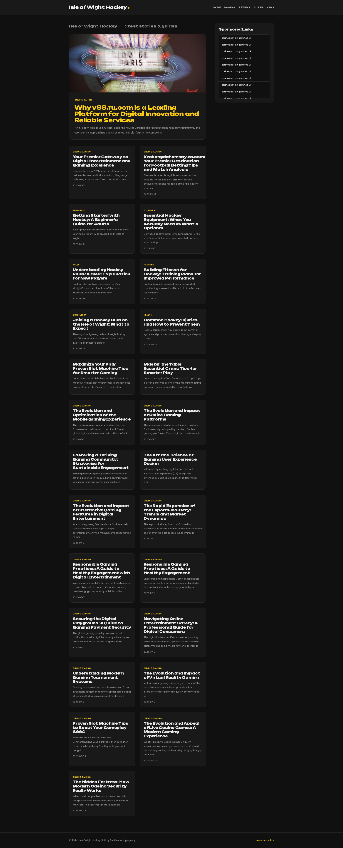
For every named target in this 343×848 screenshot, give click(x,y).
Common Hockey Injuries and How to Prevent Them (172, 322)
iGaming (229, 7)
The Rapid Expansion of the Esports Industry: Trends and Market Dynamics (169, 512)
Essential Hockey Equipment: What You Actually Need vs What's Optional (171, 221)
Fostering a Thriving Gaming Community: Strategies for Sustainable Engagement (101, 461)
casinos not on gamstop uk (236, 37)
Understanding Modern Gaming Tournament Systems (98, 677)
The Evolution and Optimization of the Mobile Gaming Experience (101, 415)
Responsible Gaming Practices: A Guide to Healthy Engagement (167, 568)
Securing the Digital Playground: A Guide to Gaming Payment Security (102, 623)
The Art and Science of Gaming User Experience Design (170, 459)
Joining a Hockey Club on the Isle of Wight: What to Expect (101, 324)
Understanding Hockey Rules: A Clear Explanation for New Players (101, 274)
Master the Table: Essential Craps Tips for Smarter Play (170, 368)
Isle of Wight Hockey (98, 7)
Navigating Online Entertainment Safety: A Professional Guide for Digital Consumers (171, 625)
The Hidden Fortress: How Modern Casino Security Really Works (101, 786)
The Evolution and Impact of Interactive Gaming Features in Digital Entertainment (101, 512)
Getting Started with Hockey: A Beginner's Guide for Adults (96, 219)
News (270, 7)
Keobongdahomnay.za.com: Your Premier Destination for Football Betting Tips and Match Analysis (174, 163)
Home (217, 7)
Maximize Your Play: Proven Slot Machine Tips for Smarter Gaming (100, 368)
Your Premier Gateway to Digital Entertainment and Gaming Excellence (102, 161)
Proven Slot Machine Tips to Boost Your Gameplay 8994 (100, 727)
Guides (258, 7)
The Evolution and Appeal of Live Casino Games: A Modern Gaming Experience (171, 729)
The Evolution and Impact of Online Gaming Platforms (172, 415)
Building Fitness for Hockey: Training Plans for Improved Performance (172, 274)
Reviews (244, 7)
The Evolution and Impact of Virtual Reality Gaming (172, 675)
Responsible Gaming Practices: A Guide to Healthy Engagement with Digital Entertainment (101, 570)
